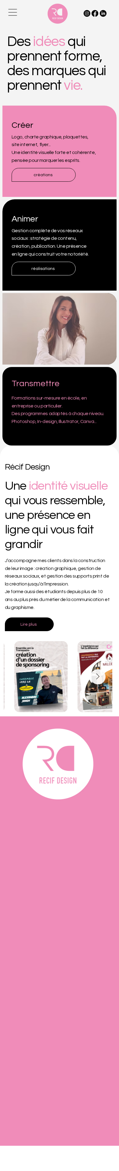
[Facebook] (95, 13)
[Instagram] (87, 13)
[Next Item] (98, 676)
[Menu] (13, 12)
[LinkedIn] (103, 13)
